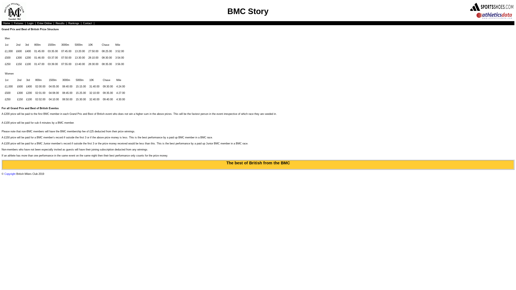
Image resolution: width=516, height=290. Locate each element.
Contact (87, 23)
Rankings (73, 23)
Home (6, 23)
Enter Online (44, 23)
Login (30, 23)
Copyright (10, 173)
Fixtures (18, 23)
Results (60, 23)
